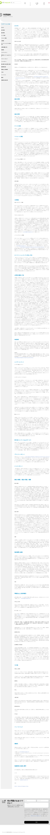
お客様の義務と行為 (4, 47)
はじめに (2, 27)
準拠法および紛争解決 (4, 69)
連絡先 (2, 77)
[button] (25, 3)
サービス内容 (3, 35)
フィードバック (3, 74)
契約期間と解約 (3, 66)
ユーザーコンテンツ (4, 52)
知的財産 (2, 49)
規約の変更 (3, 32)
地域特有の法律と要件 (4, 80)
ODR (19, 614)
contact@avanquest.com (28, 231)
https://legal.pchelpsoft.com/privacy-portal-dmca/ (24, 357)
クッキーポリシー (4, 61)
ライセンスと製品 (4, 38)
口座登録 (2, 40)
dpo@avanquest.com (24, 779)
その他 (2, 72)
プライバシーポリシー (4, 58)
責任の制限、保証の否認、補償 (5, 64)
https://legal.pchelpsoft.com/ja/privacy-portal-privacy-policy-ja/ (32, 247)
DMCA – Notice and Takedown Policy (21, 786)
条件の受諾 (3, 30)
